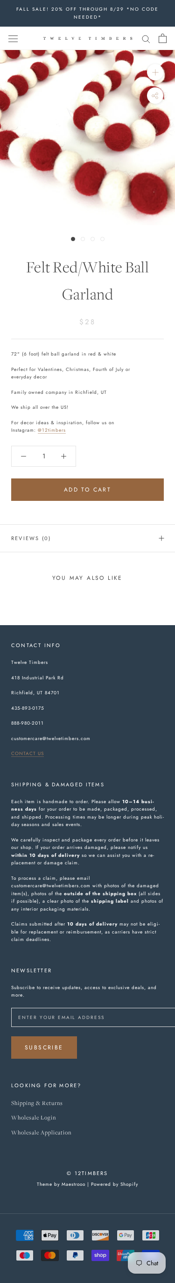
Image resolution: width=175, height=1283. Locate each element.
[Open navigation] (13, 38)
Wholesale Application (41, 1133)
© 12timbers (87, 1173)
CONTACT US (27, 753)
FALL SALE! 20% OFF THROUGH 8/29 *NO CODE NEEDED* (87, 13)
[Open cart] (163, 38)
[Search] (146, 38)
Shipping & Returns (37, 1103)
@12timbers (52, 430)
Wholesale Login (33, 1118)
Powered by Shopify (114, 1184)
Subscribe (44, 1047)
